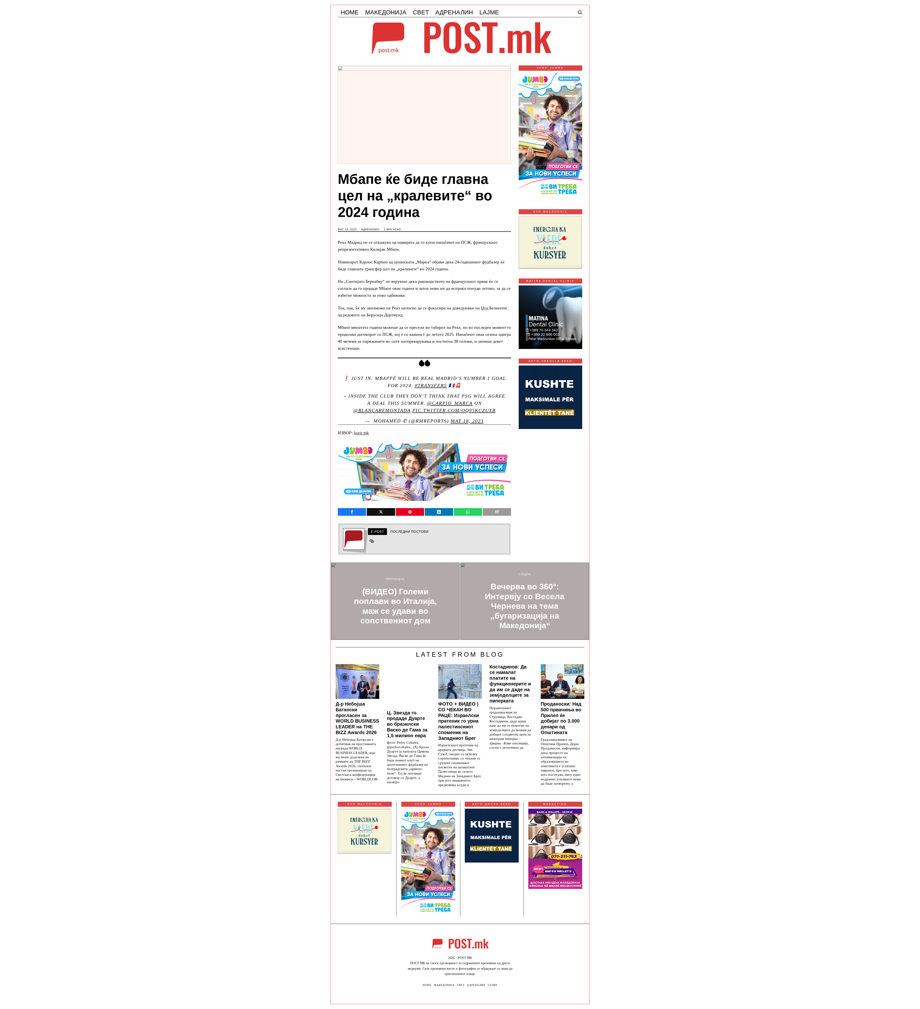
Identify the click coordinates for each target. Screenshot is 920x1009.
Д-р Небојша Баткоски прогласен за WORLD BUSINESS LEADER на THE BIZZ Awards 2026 (357, 718)
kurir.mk (361, 432)
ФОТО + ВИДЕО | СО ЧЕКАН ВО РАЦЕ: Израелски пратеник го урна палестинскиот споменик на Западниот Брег (458, 721)
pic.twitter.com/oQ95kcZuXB (454, 410)
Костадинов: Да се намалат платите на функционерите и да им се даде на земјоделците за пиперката (510, 684)
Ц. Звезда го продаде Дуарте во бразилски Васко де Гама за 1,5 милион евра (407, 724)
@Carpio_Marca (450, 403)
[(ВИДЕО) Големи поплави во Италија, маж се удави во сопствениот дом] (395, 601)
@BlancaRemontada (382, 410)
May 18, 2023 (467, 420)
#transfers (431, 385)
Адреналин (370, 229)
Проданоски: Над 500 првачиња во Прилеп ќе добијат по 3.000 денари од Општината (561, 718)
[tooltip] (352, 512)
